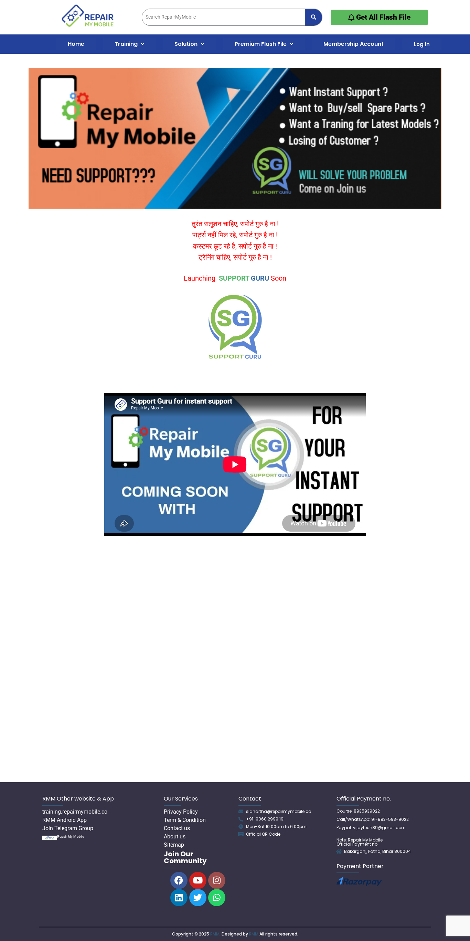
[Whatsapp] (216, 897)
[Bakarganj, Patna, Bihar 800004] (339, 851)
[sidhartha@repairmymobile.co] (240, 811)
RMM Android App (64, 820)
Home (76, 44)
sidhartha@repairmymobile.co (278, 811)
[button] (129, 44)
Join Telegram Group (67, 828)
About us (174, 836)
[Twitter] (197, 897)
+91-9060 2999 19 (265, 819)
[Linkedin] (179, 897)
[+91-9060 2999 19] (240, 819)
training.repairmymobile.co (74, 811)
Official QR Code (263, 834)
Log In (422, 44)
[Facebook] (179, 880)
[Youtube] (197, 880)
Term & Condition (185, 820)
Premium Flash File (261, 44)
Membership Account (353, 44)
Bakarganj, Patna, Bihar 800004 (377, 851)
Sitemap (174, 844)
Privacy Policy (181, 811)
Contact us (177, 828)
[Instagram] (216, 880)
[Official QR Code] (240, 834)
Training (126, 44)
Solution (185, 44)
